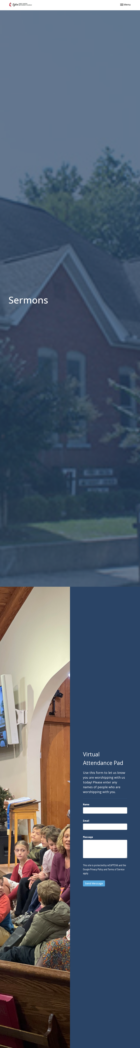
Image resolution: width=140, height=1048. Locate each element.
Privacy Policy (96, 869)
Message (88, 836)
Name (86, 804)
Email (86, 820)
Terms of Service (116, 869)
